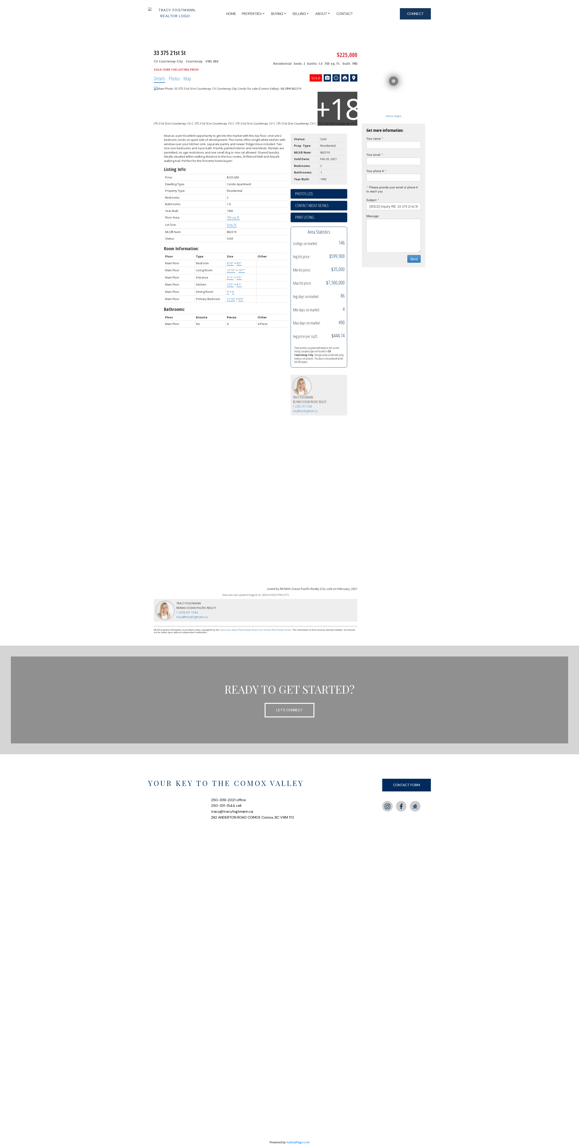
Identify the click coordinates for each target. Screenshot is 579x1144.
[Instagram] (387, 806)
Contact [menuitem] (344, 13)
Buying (277, 13)
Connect (415, 13)
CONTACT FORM (406, 785)
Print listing (304, 217)
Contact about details (312, 205)
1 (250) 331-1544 (302, 406)
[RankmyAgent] (415, 806)
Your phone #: (375, 171)
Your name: (373, 138)
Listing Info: (175, 169)
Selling (299, 13)
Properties (252, 13)
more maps (393, 116)
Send (414, 259)
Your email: (373, 154)
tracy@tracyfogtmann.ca (305, 411)
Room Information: (181, 248)
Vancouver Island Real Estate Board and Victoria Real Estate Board (255, 630)
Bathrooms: (174, 309)
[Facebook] (401, 806)
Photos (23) (304, 193)
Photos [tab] (174, 78)
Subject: (371, 200)
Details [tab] (159, 78)
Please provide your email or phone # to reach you (392, 189)
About (321, 13)
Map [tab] (187, 78)
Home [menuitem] (231, 13)
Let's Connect (289, 710)
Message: (372, 216)
